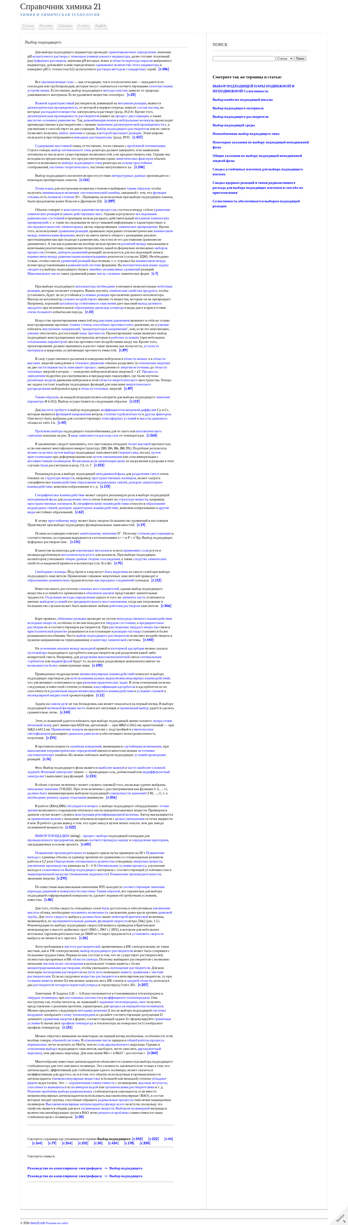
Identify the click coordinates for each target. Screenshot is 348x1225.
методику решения (92, 1010)
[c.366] (166, 606)
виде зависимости (84, 435)
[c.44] (168, 1139)
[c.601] (86, 844)
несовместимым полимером (49, 461)
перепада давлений (42, 891)
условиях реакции (95, 295)
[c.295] (62, 878)
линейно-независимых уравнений (114, 269)
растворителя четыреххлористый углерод (65, 985)
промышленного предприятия (50, 840)
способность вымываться (47, 1087)
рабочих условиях (125, 337)
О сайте (83, 25)
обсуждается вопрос (82, 806)
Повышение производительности (60, 853)
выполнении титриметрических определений (62, 750)
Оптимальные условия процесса (122, 865)
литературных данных (129, 175)
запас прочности (92, 333)
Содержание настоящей (53, 146)
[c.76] (47, 759)
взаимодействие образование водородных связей (89, 482)
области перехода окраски (132, 60)
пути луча (95, 972)
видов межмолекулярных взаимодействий (138, 678)
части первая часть (52, 367)
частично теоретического (69, 167)
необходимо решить (42, 797)
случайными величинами (142, 746)
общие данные (76, 559)
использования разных (87, 678)
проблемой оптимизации (146, 146)
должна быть (37, 793)
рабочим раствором (124, 606)
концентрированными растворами (53, 968)
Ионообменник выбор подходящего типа (246, 134)
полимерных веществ (97, 1108)
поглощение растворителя (130, 968)
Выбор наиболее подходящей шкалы (243, 99)
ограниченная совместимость (92, 1083)
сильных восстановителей (99, 589)
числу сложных (108, 273)
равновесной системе (84, 265)
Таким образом (46, 397)
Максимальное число (43, 273)
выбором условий (53, 601)
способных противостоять (113, 325)
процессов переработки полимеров (136, 1006)
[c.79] (52, 1143)
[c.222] (153, 1139)
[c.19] (141, 525)
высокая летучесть (152, 1083)
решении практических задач (105, 682)
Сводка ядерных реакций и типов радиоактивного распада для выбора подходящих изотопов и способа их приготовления (258, 188)
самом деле (59, 704)
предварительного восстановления (100, 601)
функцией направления (73, 414)
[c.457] (137, 137)
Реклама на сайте (56, 1223)
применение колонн (46, 819)
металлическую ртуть (78, 555)
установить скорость (148, 934)
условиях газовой (150, 691)
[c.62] (79, 512)
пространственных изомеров (114, 478)
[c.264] (67, 1143)
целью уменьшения (130, 819)
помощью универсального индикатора (100, 56)
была (44, 465)
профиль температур (77, 1023)
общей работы (138, 1040)
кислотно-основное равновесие (51, 120)
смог (142, 1002)
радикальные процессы (116, 1100)
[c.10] (89, 312)
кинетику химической (109, 640)
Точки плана (44, 188)
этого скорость (56, 917)
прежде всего (114, 1104)
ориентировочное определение (132, 52)
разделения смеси (145, 474)
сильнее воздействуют (80, 299)
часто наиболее (139, 767)
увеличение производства (47, 865)
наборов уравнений (73, 252)
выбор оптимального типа (71, 150)
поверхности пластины (77, 891)
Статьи (28, 25)
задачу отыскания (72, 797)
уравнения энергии (57, 1019)
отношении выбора (42, 1049)
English (100, 25)
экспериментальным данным (74, 921)
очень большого (39, 312)
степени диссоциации (154, 533)
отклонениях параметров (46, 342)
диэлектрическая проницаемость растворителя (63, 116)
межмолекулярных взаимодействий (107, 674)
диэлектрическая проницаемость (52, 107)
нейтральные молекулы (136, 120)
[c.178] (129, 1143)
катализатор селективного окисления (87, 303)
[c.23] (131, 95)
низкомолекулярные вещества (76, 1078)
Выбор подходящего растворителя (122, 129)
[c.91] (118, 563)
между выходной (83, 648)
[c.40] (62, 422)
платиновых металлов (92, 550)
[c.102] (83, 1143)
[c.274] (51, 738)
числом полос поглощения (63, 963)
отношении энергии (153, 363)
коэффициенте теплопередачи (127, 997)
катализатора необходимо (95, 286)
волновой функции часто (66, 708)
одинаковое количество (113, 65)
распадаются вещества (58, 112)
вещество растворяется (99, 976)
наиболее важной (111, 767)
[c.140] (65, 712)
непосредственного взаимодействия (144, 618)
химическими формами (56, 235)
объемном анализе (100, 593)
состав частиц (148, 107)
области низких (135, 359)
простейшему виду (62, 520)
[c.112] (156, 580)
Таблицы (65, 25)
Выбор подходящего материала (238, 108)
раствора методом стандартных (121, 69)
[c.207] (143, 985)
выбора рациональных (75, 1091)
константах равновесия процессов (90, 210)
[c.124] (91, 776)
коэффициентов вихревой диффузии (128, 410)
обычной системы (66, 1040)
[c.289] (109, 201)
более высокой (139, 444)
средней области (139, 980)
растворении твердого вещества (134, 627)
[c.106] (139, 167)
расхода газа (108, 435)
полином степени (61, 197)
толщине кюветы (40, 980)
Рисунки (46, 25)
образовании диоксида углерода (99, 307)
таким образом (138, 188)
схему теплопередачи (78, 1015)
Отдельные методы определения (70, 597)
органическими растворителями (129, 1087)
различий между (133, 244)
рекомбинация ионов (100, 120)
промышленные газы (57, 82)
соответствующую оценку (108, 840)
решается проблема (113, 1112)
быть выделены (116, 572)
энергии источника (134, 367)
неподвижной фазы (110, 474)
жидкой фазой (61, 661)
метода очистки (115, 90)
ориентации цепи (111, 461)
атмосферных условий (119, 418)
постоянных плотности (83, 997)
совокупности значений (127, 793)
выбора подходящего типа (82, 163)
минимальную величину (61, 192)
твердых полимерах (42, 997)
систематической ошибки (100, 192)
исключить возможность (89, 912)
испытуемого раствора (50, 56)
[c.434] (113, 1143)
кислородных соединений (114, 580)
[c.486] (163, 69)
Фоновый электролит (57, 772)
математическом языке (140, 265)
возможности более (42, 665)
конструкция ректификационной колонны (106, 814)
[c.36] (83, 938)
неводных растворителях (93, 137)
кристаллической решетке (47, 631)
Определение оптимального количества (84, 861)
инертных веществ (148, 861)
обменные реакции (71, 618)
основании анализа (54, 648)
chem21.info (37, 1223)
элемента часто (134, 597)
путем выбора (64, 452)
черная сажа (129, 452)
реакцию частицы (127, 631)
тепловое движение (90, 363)
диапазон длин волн (84, 733)
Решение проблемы (42, 1091)
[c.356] (111, 797)
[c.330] (145, 1143)
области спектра (85, 959)
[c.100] (97, 665)
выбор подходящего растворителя (102, 635)
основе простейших (137, 163)
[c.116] (84, 180)
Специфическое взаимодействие (60, 495)
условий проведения (150, 755)
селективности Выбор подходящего (69, 870)
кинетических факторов (134, 158)
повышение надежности (89, 874)
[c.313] (99, 465)
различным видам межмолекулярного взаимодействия (92, 691)
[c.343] (137, 1139)
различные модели (41, 380)
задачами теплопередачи (118, 1002)
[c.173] (105, 486)
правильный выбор (134, 708)
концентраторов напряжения (105, 329)
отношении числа (97, 1040)
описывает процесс (82, 367)
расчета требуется (55, 410)
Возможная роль (85, 461)
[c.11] (100, 695)
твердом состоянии (120, 623)
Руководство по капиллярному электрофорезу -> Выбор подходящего (85, 1168)
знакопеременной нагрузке (48, 874)
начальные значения (42, 789)
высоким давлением (114, 320)
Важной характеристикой (54, 103)
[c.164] (37, 1143)
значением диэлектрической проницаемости (130, 124)
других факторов (158, 414)
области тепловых (95, 388)
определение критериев (150, 840)
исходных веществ (41, 623)
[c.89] (123, 350)
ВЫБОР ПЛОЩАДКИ (52, 836)
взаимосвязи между (42, 256)
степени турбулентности (122, 414)
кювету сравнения (134, 972)
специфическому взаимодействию (102, 503)
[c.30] (79, 1117)
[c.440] (148, 640)
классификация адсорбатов (114, 687)
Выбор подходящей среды (234, 125)
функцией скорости (113, 921)
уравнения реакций (73, 231)
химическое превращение (138, 227)
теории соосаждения (104, 559)
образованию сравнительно (48, 580)
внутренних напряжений (61, 329)
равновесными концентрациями (82, 256)
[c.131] (67, 1027)
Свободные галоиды (50, 572)
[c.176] (75, 542)
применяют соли (136, 550)
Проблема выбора (49, 431)
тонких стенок (80, 325)
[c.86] (48, 900)
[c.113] (134, 401)
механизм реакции (132, 103)
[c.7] (155, 273)
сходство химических (150, 559)
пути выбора (37, 652)
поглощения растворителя (63, 972)
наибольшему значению (98, 533)
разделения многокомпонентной (104, 657)
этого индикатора (145, 65)
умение (163, 325)
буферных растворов (50, 60)
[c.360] (152, 1053)
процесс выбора (95, 836)
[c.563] (152, 435)
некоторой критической (130, 917)
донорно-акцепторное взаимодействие (88, 508)
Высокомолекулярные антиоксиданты (75, 1104)
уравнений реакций (75, 261)
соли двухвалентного (113, 1044)
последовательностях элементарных (55, 227)
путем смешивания (107, 457)
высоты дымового (153, 418)
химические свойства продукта (133, 290)
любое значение (71, 133)
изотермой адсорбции (127, 648)
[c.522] (70, 827)
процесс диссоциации (132, 116)
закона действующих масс (83, 214)
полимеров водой (84, 1087)
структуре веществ (59, 478)
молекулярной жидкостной (47, 695)
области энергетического (118, 380)
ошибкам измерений (86, 746)
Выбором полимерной (133, 1108)
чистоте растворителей (82, 946)
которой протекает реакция (120, 133)
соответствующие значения (143, 887)
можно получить (40, 452)
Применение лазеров (67, 729)
